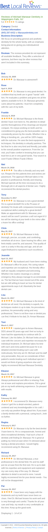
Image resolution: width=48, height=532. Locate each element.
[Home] (21, 7)
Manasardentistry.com (28, 33)
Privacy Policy (31, 528)
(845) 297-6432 (8, 33)
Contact (40, 528)
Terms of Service (18, 528)
